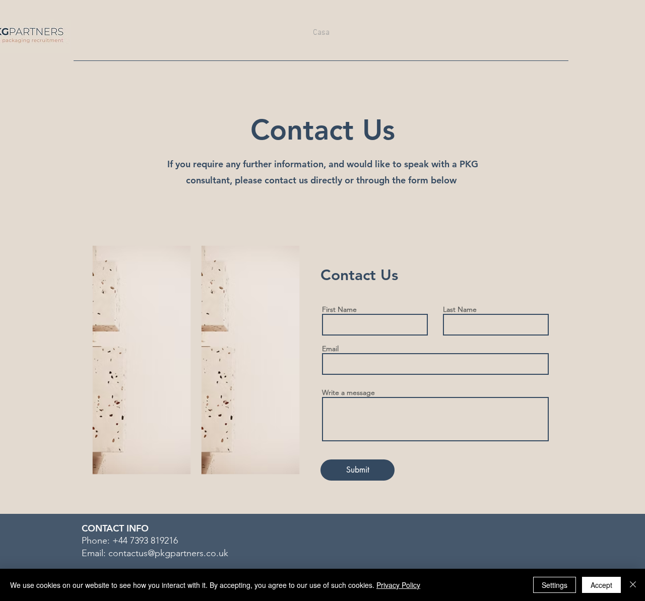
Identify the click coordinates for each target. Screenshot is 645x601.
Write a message (348, 392)
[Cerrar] (633, 585)
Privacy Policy (398, 585)
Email (330, 348)
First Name (339, 309)
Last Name (460, 309)
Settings (554, 585)
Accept (601, 585)
